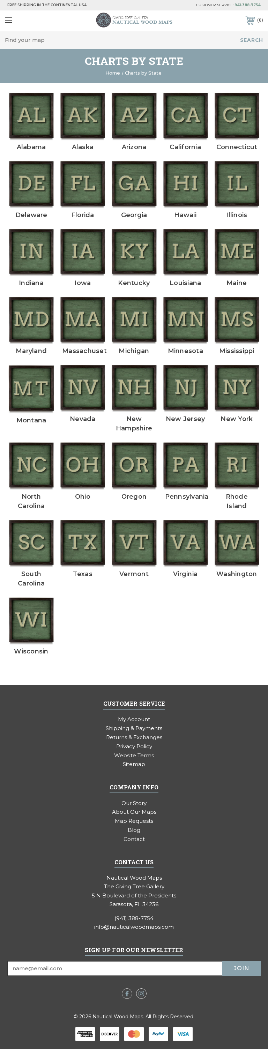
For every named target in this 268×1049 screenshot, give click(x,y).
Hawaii (185, 215)
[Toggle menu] (27, 20)
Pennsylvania (187, 496)
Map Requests (134, 821)
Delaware (31, 215)
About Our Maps (134, 812)
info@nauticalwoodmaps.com (134, 927)
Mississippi (236, 351)
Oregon (134, 496)
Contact (134, 839)
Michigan (134, 351)
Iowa (82, 283)
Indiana (31, 283)
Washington (236, 574)
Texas (82, 574)
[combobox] (134, 40)
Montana (31, 420)
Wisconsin (31, 651)
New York (237, 419)
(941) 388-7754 (134, 918)
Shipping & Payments (134, 728)
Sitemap (134, 764)
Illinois (236, 215)
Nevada (83, 419)
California (185, 147)
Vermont (134, 574)
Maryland (31, 351)
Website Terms (134, 755)
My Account (134, 719)
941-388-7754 (247, 5)
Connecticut (237, 147)
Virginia (185, 574)
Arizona (134, 147)
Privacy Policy (134, 746)
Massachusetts (87, 351)
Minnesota (185, 351)
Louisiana (185, 283)
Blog (134, 830)
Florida (82, 215)
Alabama (31, 147)
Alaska (83, 147)
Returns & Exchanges (134, 737)
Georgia (134, 215)
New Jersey (185, 419)
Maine (236, 283)
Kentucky (134, 283)
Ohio (82, 496)
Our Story (134, 803)
